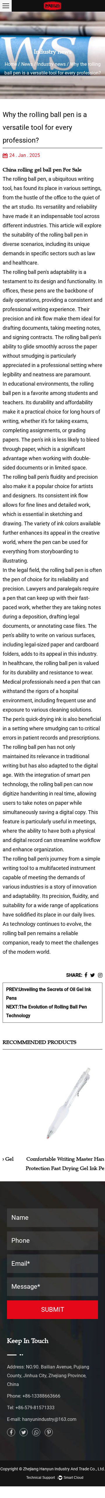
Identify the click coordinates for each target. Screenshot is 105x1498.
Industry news (51, 64)
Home (11, 64)
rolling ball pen (29, 179)
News (27, 64)
